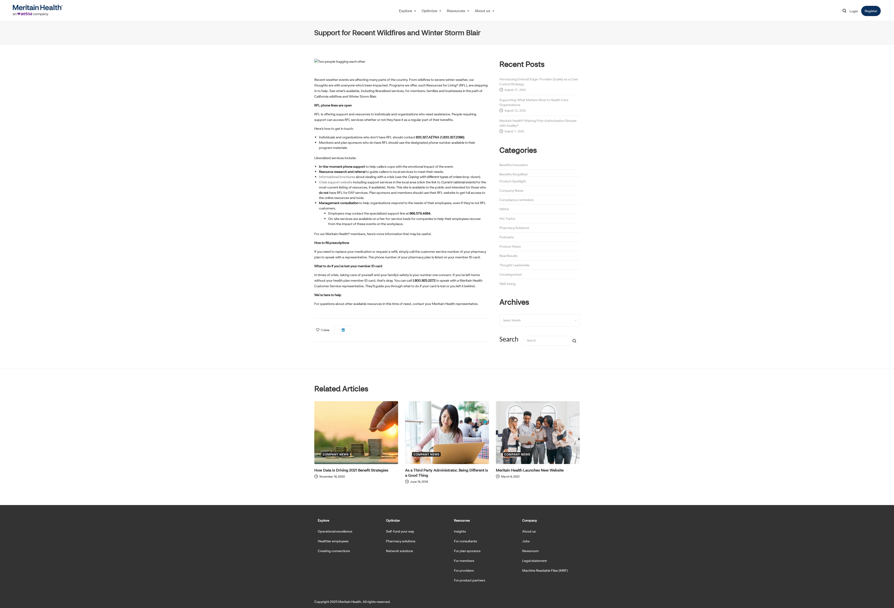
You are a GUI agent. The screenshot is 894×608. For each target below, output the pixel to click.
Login (854, 11)
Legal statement (534, 560)
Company (529, 520)
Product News (510, 246)
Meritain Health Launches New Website (530, 470)
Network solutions (399, 551)
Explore (405, 10)
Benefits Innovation (513, 165)
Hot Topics (507, 218)
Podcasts (506, 237)
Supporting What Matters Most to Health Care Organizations (533, 102)
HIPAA (504, 209)
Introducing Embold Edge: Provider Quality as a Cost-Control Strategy (539, 81)
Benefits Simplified (513, 174)
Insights (460, 531)
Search (508, 339)
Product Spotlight (512, 181)
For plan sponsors (467, 551)
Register (873, 11)
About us (482, 10)
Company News (511, 190)
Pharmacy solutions (400, 541)
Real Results (508, 255)
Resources (456, 10)
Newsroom (530, 551)
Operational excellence (335, 531)
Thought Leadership (514, 265)
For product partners (469, 580)
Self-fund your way (400, 531)
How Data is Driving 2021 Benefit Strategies (351, 470)
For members (464, 560)
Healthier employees (333, 541)
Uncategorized (510, 274)
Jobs (526, 541)
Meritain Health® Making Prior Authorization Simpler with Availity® (538, 123)
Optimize (429, 10)
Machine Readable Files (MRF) (545, 570)
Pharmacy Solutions (514, 227)
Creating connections (334, 551)
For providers (464, 570)
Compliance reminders (516, 200)
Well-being (507, 283)
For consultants (465, 541)
